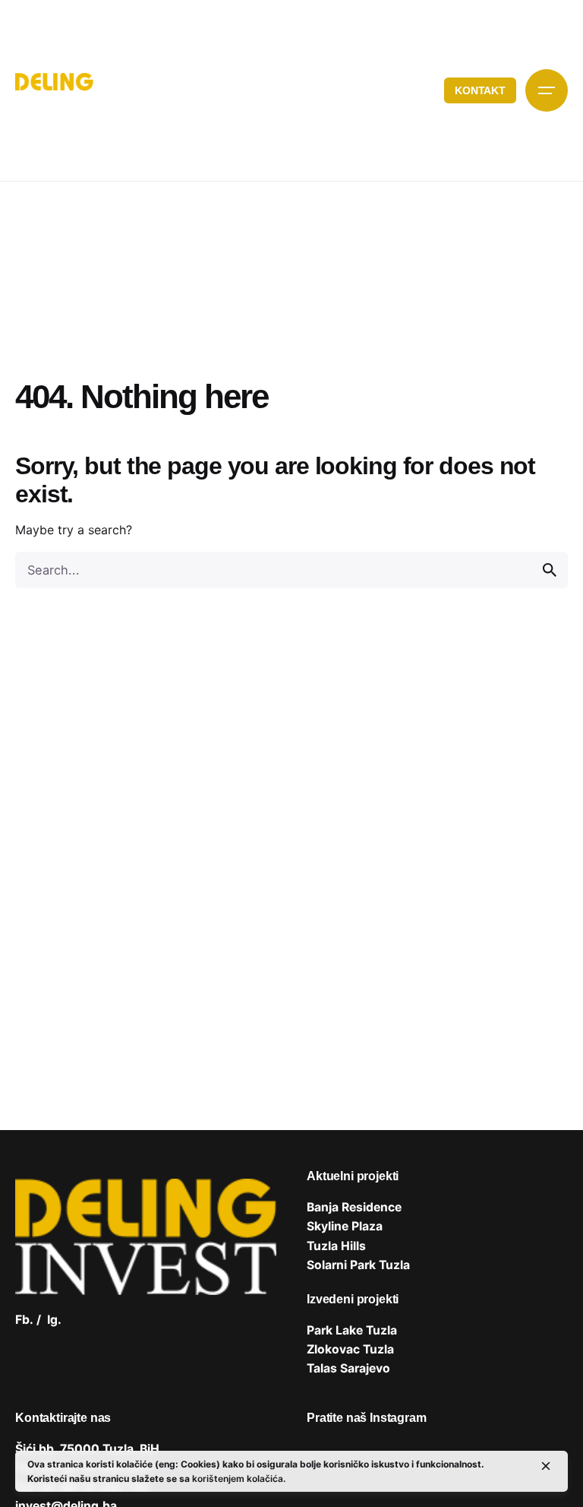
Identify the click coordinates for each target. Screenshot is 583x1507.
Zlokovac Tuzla (350, 1349)
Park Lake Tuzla (352, 1330)
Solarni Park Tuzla (358, 1265)
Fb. (24, 1319)
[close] (546, 1466)
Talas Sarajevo (348, 1368)
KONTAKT (480, 90)
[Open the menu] (546, 90)
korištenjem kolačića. (238, 1478)
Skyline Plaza (345, 1226)
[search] (549, 570)
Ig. (54, 1319)
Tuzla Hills (336, 1246)
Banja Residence (354, 1207)
